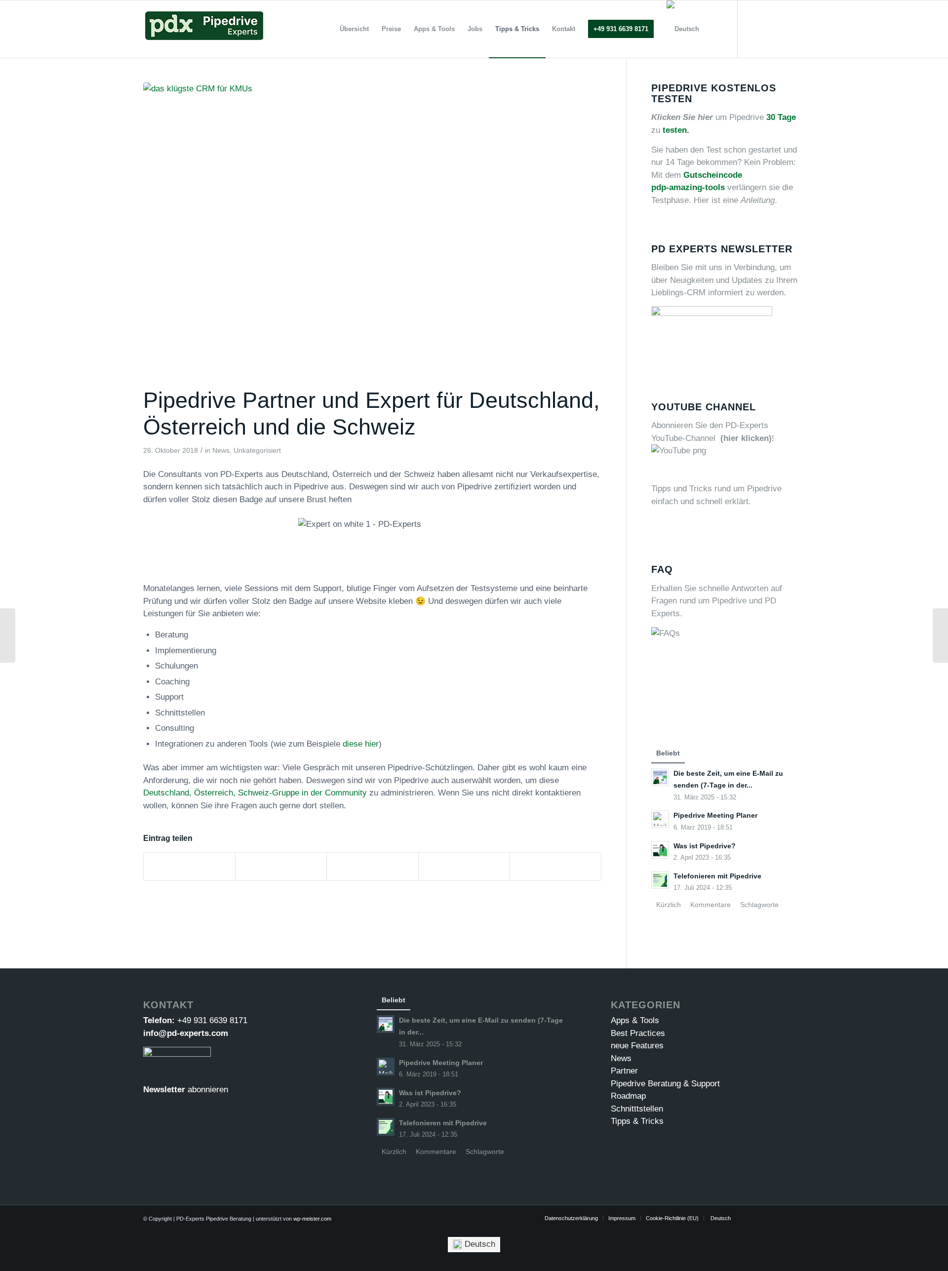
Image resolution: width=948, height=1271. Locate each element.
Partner (624, 1070)
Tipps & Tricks (637, 1121)
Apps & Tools (635, 1020)
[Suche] (715, 29)
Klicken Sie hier (682, 117)
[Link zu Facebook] (767, 28)
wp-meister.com (312, 1219)
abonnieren (208, 1089)
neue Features (637, 1045)
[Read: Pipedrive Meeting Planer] (660, 819)
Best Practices (638, 1033)
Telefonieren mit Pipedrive (717, 876)
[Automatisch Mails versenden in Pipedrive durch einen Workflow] (7, 635)
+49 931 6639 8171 (212, 1020)
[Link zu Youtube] (753, 28)
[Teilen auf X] (281, 866)
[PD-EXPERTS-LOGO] (204, 29)
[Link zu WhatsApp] (797, 28)
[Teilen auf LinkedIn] (464, 866)
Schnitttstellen (637, 1108)
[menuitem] (354, 29)
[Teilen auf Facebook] (189, 866)
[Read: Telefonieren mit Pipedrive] (660, 880)
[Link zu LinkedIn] (782, 28)
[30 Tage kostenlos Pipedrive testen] (940, 635)
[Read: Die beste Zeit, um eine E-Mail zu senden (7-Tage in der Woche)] (660, 777)
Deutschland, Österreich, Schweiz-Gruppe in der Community (255, 792)
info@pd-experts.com (185, 1033)
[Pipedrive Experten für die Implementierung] (372, 232)
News (221, 450)
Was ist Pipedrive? (704, 846)
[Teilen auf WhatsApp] (372, 866)
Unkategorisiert (257, 450)
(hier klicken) (746, 438)
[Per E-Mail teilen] (555, 866)
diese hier (361, 744)
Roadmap (628, 1096)
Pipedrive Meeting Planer (715, 815)
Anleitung (758, 200)
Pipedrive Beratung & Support (665, 1083)
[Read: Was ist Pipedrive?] (660, 850)
